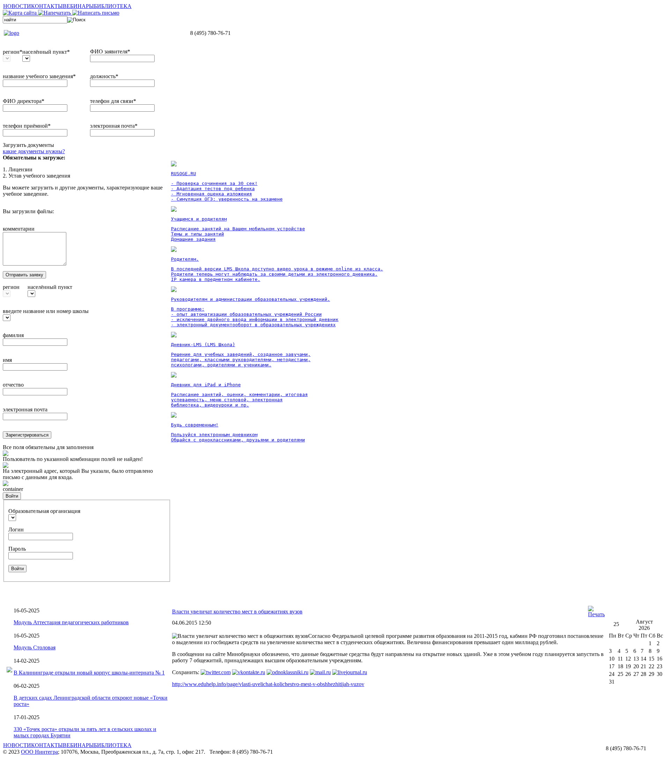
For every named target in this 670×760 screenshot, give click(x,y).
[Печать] (596, 614)
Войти (12, 496)
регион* (12, 52)
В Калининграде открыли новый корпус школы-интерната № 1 (89, 673)
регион (11, 287)
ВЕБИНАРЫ (78, 6)
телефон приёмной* (27, 126)
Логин (16, 529)
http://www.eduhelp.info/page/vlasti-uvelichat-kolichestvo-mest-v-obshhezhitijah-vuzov (268, 684)
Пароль (17, 549)
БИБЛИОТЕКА (113, 6)
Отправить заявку (24, 274)
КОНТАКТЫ (47, 6)
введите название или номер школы (46, 311)
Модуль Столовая (34, 647)
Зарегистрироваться (27, 435)
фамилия (13, 335)
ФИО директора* (23, 101)
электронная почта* (113, 126)
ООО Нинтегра (39, 752)
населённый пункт (50, 287)
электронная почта (25, 409)
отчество (13, 385)
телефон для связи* (113, 101)
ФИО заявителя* (110, 51)
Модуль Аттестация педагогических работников (71, 622)
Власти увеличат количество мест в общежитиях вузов (237, 611)
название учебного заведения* (39, 76)
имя (7, 360)
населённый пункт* (46, 52)
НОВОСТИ (17, 6)
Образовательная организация (44, 511)
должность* (104, 76)
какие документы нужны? (34, 151)
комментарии (19, 229)
